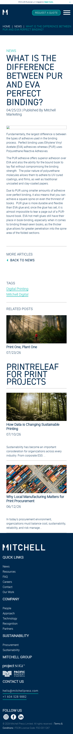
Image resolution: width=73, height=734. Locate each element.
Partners (8, 629)
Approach (9, 613)
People (7, 608)
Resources (9, 571)
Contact (7, 587)
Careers (7, 582)
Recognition (10, 623)
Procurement (11, 645)
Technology (10, 618)
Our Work (8, 592)
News (18, 26)
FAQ (5, 577)
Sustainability (11, 650)
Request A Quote (46, 12)
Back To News (22, 260)
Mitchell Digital (17, 294)
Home (6, 26)
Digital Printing (17, 288)
